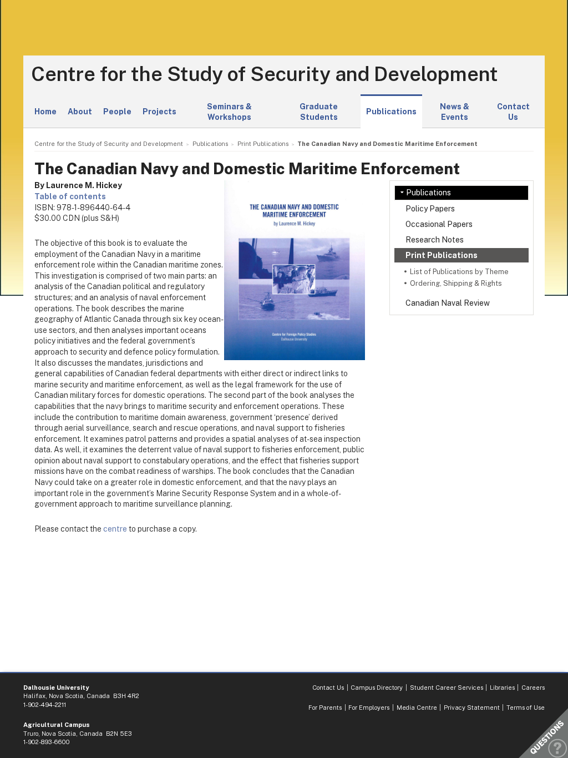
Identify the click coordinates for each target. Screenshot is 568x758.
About (80, 111)
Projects (159, 111)
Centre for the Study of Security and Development (264, 74)
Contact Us (513, 112)
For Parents (325, 707)
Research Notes (434, 239)
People (117, 111)
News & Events (454, 112)
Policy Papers (430, 208)
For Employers (368, 707)
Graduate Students (319, 112)
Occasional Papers (439, 224)
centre (115, 528)
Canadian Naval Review (447, 303)
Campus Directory (377, 687)
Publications (391, 111)
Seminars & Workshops (229, 112)
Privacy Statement (472, 707)
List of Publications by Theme (459, 271)
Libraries (502, 687)
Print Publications (441, 255)
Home (45, 111)
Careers (533, 687)
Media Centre (417, 707)
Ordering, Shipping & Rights (456, 283)
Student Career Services (446, 687)
